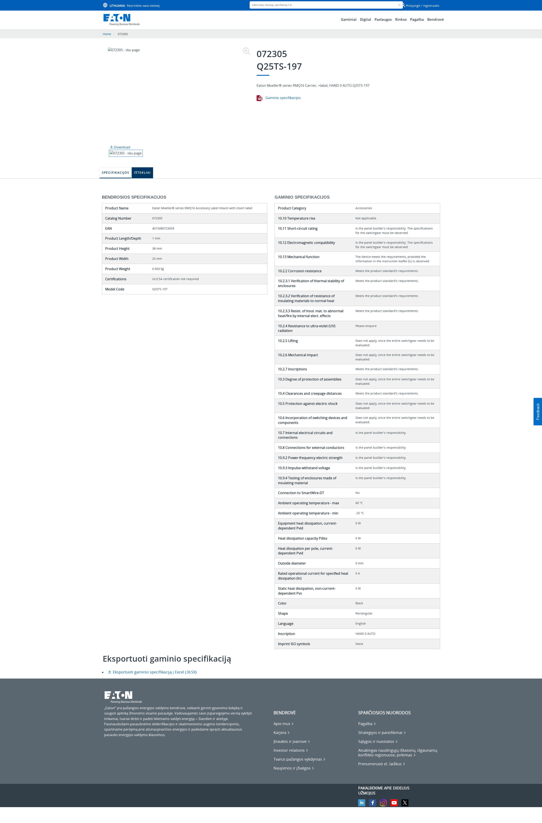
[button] (538, 411)
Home (107, 34)
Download (121, 147)
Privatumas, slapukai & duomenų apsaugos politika (144, 817)
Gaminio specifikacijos (283, 97)
